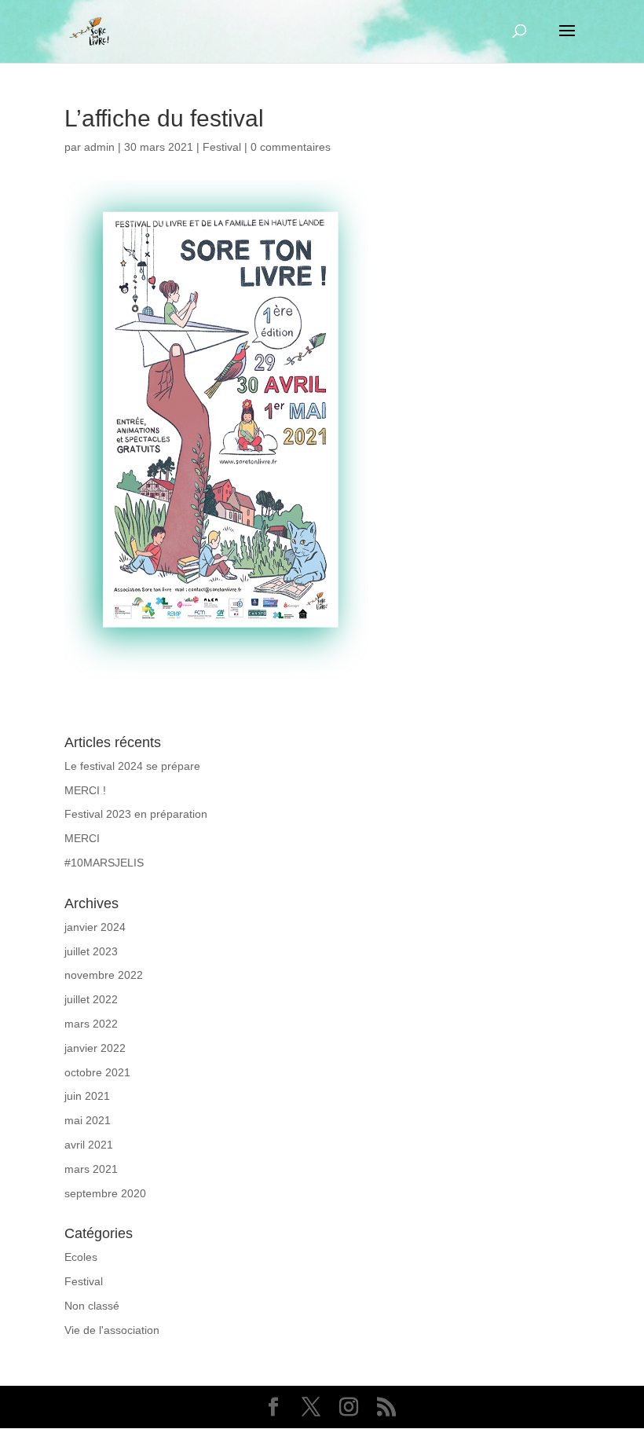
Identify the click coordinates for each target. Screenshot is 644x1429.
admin (99, 147)
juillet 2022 (91, 999)
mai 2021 (87, 1120)
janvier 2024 (95, 927)
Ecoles (80, 1257)
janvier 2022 (95, 1048)
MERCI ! (85, 790)
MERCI (82, 838)
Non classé (91, 1305)
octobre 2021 (97, 1072)
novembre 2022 (103, 975)
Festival (222, 147)
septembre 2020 (105, 1193)
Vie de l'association (111, 1330)
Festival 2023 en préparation (135, 814)
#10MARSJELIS (104, 862)
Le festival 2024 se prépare (132, 766)
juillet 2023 (91, 951)
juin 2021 (87, 1096)
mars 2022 (91, 1023)
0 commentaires (291, 147)
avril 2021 (88, 1144)
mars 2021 (91, 1169)
